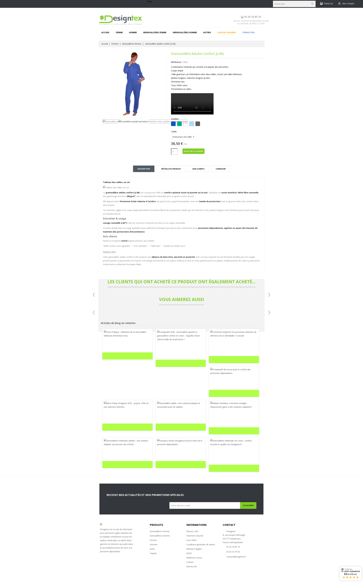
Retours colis (192, 531)
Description (144, 169)
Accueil (105, 32)
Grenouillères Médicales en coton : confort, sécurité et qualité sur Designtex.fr (230, 456)
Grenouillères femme (154, 32)
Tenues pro (248, 32)
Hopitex (153, 553)
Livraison (221, 169)
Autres (207, 32)
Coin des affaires (226, 32)
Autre (152, 549)
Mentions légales (194, 549)
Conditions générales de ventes (200, 544)
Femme (119, 32)
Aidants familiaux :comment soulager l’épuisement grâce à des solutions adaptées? (231, 419)
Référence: (176, 62)
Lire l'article (112, 356)
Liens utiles (191, 540)
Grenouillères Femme (159, 531)
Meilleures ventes (194, 557)
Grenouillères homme (185, 32)
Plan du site (191, 566)
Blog (149, 1)
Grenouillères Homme (160, 535)
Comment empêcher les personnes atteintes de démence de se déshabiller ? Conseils (233, 347)
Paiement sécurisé (194, 535)
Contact (190, 562)
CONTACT (229, 525)
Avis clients (198, 169)
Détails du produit (171, 169)
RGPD (189, 553)
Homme (133, 32)
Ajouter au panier (193, 151)
